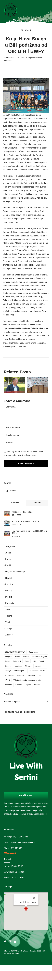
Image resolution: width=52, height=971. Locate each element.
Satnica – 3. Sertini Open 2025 (25, 522)
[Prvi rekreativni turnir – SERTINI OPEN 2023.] (7, 533)
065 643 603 (16, 848)
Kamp (8, 559)
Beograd (8, 656)
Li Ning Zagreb (38, 661)
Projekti (8, 597)
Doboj (7, 661)
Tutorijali (9, 628)
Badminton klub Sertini (11, 954)
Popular (15, 503)
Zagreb (28, 685)
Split (39, 675)
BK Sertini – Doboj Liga (22, 512)
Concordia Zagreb (39, 656)
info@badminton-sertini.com (22, 842)
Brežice (26, 656)
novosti (38, 666)
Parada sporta (19, 671)
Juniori (8, 553)
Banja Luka (33, 652)
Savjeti (8, 609)
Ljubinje (8, 666)
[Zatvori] (34, 898)
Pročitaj (8, 591)
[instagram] (10, 942)
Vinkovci (18, 685)
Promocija (9, 603)
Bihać (17, 656)
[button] (6, 385)
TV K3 (7, 680)
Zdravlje (9, 635)
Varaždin (8, 685)
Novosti (39, 58)
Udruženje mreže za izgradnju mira (27, 680)
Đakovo (37, 685)
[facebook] (5, 942)
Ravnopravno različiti (37, 671)
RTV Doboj (9, 675)
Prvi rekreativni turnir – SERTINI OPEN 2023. (29, 532)
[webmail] (10, 853)
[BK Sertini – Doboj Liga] (7, 513)
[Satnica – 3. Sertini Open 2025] (7, 522)
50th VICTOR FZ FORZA (15, 652)
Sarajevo (31, 675)
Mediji (8, 565)
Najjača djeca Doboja (15, 572)
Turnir (7, 622)
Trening (8, 616)
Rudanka (20, 675)
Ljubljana (18, 666)
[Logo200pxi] (11, 3)
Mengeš (28, 666)
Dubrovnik (17, 661)
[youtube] (15, 942)
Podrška (9, 584)
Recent (37, 503)
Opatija (8, 671)
